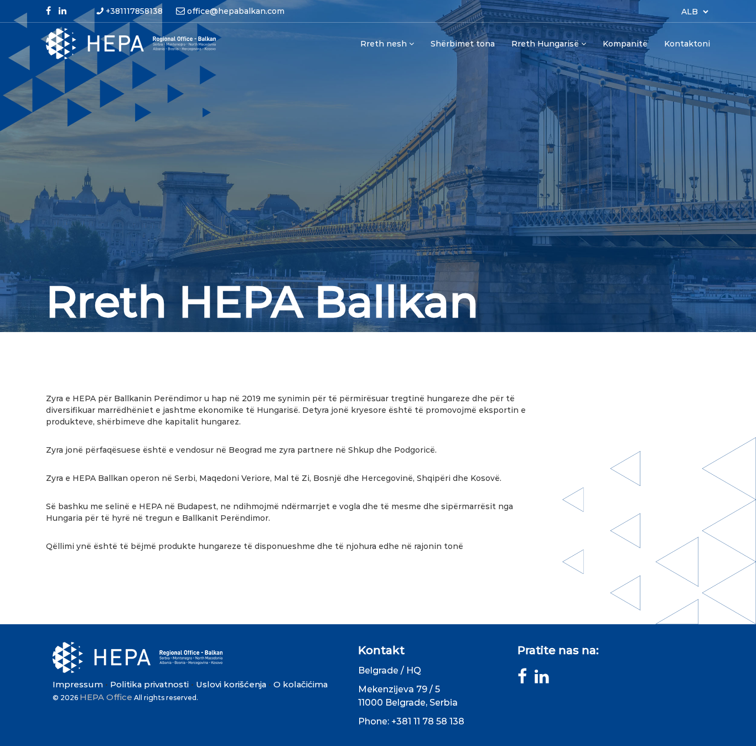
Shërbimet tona (463, 44)
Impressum (78, 684)
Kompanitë (625, 44)
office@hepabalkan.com (235, 11)
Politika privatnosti (149, 684)
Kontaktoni (687, 44)
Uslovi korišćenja (231, 684)
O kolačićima (300, 684)
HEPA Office (106, 697)
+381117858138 (134, 11)
